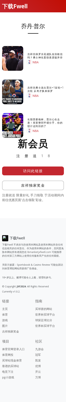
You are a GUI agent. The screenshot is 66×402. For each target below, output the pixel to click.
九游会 (39, 349)
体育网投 (7, 355)
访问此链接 (33, 170)
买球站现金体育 (12, 360)
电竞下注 (7, 372)
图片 (5, 326)
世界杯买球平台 (45, 314)
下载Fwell (15, 6)
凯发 (38, 360)
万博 (38, 377)
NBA (36, 62)
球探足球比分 (43, 320)
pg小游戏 (8, 377)
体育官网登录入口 (13, 349)
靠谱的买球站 (10, 366)
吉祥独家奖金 (33, 185)
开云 (38, 372)
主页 (5, 309)
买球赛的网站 (43, 309)
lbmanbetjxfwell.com (39, 252)
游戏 (5, 320)
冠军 (38, 355)
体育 (5, 314)
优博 (38, 366)
